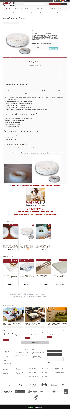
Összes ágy (18, 370)
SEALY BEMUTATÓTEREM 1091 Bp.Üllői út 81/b (21, 355)
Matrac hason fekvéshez (33, 372)
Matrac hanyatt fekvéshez (33, 376)
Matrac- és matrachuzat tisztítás (38, 357)
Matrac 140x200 (45, 376)
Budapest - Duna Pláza (59, 371)
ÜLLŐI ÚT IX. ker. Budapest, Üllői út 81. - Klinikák (21, 352)
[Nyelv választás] (63, 1)
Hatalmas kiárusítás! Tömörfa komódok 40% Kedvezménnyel (57, 324)
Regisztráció (58, 3)
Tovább (6, 339)
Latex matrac (5, 370)
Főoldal (4, 12)
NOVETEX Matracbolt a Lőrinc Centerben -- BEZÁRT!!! (32, 324)
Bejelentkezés (52, 3)
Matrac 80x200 (44, 371)
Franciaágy (18, 373)
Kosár (65, 3)
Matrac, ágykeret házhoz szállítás (38, 352)
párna (51, 12)
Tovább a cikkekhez (35, 342)
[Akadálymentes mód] (60, 1)
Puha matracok (31, 375)
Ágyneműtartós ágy (19, 372)
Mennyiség (34, 47)
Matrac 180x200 (45, 372)
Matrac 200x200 (45, 368)
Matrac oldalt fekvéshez (33, 369)
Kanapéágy (18, 369)
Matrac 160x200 (45, 369)
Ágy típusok (18, 368)
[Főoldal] (6, 8)
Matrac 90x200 (44, 373)
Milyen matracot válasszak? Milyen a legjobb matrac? (12, 324)
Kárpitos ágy (18, 374)
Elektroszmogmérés (35, 349)
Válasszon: (34, 43)
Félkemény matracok (33, 373)
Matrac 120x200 (45, 375)
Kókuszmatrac (5, 368)
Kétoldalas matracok (32, 368)
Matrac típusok (5, 373)
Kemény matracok (32, 371)
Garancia (33, 353)
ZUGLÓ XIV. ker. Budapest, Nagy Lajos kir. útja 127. (22, 353)
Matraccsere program (36, 356)
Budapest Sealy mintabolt (59, 372)
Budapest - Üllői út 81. (59, 368)
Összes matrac (5, 374)
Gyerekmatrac (5, 372)
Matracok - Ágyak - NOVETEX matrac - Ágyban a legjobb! (20, 12)
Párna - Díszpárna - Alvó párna (42, 12)
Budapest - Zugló (58, 369)
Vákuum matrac (5, 369)
